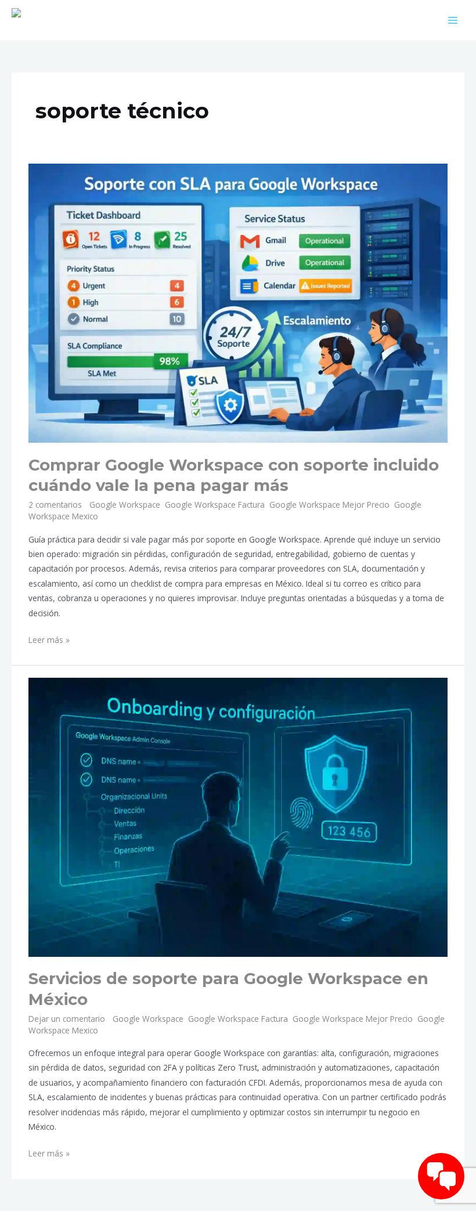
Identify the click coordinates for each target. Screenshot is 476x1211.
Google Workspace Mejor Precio (329, 504)
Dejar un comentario (66, 1018)
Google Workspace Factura (215, 504)
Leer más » (49, 638)
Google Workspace (124, 504)
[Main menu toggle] (453, 20)
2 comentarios (55, 504)
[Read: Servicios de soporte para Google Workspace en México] (237, 816)
